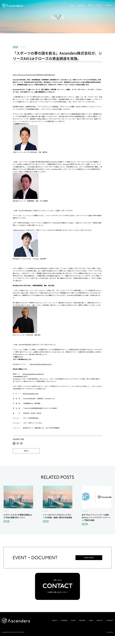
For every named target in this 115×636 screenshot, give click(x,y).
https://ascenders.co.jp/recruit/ (33, 374)
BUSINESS (81, 5)
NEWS (90, 5)
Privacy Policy (109, 632)
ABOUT (72, 5)
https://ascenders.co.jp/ (31, 393)
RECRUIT (99, 5)
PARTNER (82, 620)
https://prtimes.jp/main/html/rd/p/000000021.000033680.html (34, 75)
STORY (73, 620)
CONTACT (108, 5)
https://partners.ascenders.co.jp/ (41, 364)
